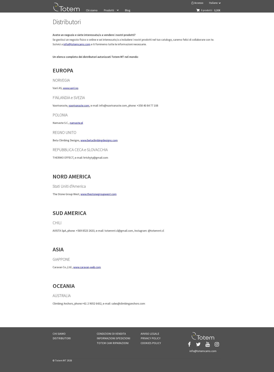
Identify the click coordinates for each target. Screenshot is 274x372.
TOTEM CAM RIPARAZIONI (113, 343)
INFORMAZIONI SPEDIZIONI (113, 338)
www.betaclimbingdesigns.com (99, 140)
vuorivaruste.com (79, 105)
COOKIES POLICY (151, 343)
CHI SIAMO (59, 333)
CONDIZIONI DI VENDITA (111, 333)
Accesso (198, 3)
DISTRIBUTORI (62, 338)
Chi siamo (92, 10)
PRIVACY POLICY (150, 338)
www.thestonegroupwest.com (99, 194)
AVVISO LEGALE (150, 333)
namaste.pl (76, 123)
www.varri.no (70, 88)
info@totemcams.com (76, 44)
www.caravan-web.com (87, 267)
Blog (127, 10)
